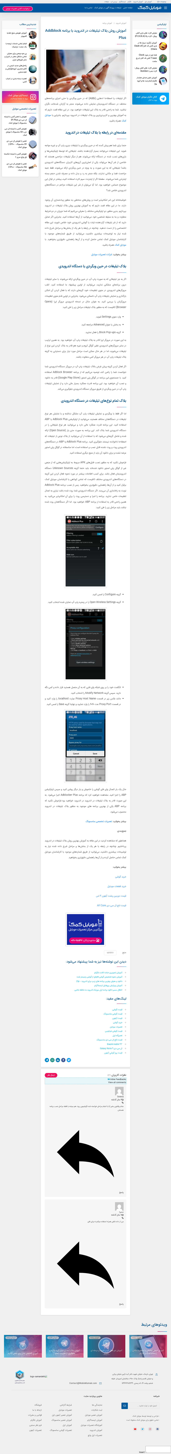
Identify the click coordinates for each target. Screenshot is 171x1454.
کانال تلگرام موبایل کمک (146, 98)
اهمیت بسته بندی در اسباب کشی (16, 80)
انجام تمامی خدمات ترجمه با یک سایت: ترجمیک (16, 45)
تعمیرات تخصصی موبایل (24, 109)
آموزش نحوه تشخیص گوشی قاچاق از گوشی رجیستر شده (100, 977)
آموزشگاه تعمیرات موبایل (91, 1425)
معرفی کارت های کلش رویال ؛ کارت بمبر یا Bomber (145, 70)
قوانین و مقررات (35, 1415)
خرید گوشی (120, 877)
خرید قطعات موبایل (117, 886)
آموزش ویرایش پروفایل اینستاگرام (108, 985)
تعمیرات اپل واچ (95, 1435)
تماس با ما (88, 7)
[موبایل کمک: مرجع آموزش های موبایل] (149, 8)
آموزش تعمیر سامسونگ (61, 1420)
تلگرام (129, 1)
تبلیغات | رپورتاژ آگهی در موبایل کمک (107, 7)
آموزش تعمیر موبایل (93, 1415)
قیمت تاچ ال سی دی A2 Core (111, 906)
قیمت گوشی (117, 1009)
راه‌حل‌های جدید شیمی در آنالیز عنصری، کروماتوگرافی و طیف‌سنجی (16, 69)
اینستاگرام (122, 1)
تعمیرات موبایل (116, 1027)
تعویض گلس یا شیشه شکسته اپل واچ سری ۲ (15, 155)
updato (110, 952)
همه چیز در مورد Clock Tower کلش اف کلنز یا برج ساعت (146, 58)
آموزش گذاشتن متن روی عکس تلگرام (23, 1353)
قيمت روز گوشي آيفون (113, 1053)
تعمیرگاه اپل (118, 1035)
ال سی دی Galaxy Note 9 (111, 1048)
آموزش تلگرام (53, 1337)
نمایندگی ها (97, 1405)
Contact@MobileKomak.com (83, 1383)
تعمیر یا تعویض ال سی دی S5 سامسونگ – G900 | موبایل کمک (17, 167)
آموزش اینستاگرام (94, 1420)
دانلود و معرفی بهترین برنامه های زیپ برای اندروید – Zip (99, 981)
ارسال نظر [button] (51, 1075)
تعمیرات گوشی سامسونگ (61, 1430)
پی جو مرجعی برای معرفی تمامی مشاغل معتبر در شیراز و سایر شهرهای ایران (16, 57)
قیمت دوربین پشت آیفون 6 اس (111, 896)
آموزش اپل (148, 1)
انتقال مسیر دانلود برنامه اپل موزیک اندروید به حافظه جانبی (98, 990)
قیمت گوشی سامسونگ (113, 1014)
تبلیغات (106, 1)
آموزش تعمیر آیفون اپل (62, 1415)
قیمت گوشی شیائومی (114, 1031)
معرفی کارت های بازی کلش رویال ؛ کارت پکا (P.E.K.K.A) (146, 35)
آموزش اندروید (138, 1)
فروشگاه (38, 1405)
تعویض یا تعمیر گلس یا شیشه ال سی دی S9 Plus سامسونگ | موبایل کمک (15, 120)
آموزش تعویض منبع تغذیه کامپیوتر (17, 35)
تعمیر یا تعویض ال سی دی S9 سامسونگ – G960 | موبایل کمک (17, 144)
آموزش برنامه (107, 23)
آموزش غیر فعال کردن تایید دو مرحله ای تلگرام (106, 1352)
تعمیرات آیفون (35, 1430)
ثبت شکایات (96, 1410)
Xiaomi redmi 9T (115, 1044)
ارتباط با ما (37, 1410)
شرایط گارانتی (66, 1405)
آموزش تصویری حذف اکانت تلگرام (108, 972)
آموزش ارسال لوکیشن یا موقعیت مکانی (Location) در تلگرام (148, 1352)
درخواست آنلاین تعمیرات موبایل (18, 8)
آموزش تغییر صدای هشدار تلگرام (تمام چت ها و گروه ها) (147, 81)
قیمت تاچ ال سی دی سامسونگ (110, 1040)
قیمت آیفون (117, 1018)
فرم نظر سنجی (35, 1425)
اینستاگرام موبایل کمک (18, 97)
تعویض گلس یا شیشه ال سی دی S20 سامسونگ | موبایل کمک (16, 132)
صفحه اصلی (128, 7)
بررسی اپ (114, 1)
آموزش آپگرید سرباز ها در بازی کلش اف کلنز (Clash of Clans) (145, 46)
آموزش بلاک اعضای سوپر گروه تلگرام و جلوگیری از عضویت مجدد (64, 1352)
